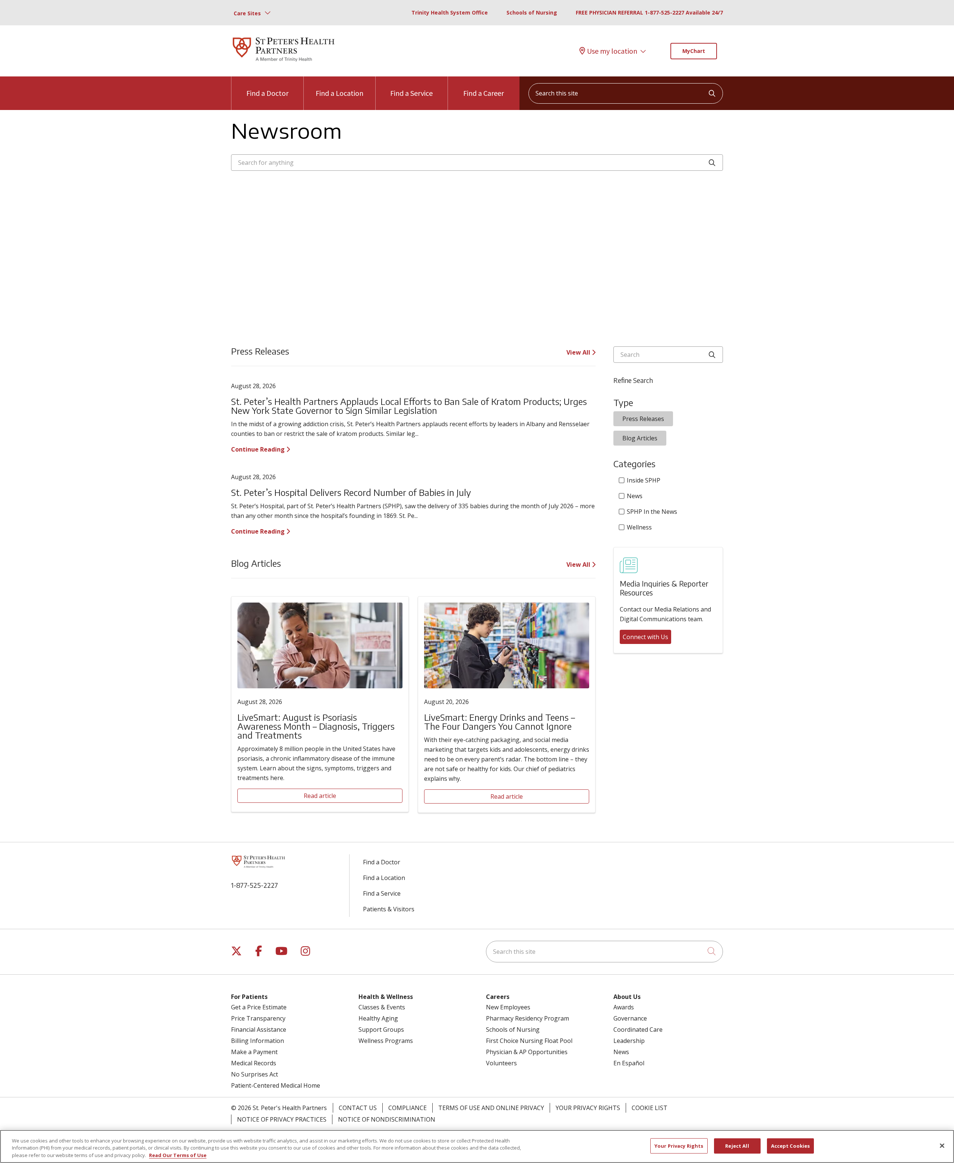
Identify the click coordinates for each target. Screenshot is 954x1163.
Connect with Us (645, 637)
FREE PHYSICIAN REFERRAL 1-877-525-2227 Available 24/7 (649, 12)
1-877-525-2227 (254, 885)
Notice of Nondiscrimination (386, 1119)
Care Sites (247, 13)
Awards (623, 1007)
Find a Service (411, 93)
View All (579, 352)
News (634, 496)
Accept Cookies (790, 1145)
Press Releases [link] (643, 419)
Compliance (407, 1108)
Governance (630, 1018)
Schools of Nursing (531, 12)
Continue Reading (258, 449)
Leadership (629, 1041)
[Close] (942, 1145)
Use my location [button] (612, 51)
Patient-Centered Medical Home (275, 1085)
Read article (320, 796)
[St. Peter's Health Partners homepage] (283, 62)
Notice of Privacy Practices (281, 1119)
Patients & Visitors (388, 909)
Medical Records (253, 1063)
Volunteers (501, 1063)
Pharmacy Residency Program (527, 1018)
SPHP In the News (652, 511)
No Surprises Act (254, 1074)
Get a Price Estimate (259, 1007)
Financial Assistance (258, 1029)
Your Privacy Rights (588, 1108)
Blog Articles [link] (639, 438)
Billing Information (257, 1041)
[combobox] (625, 93)
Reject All (737, 1145)
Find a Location (339, 93)
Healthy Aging (378, 1018)
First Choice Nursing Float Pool (529, 1041)
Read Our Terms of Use (177, 1155)
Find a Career (483, 93)
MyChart (693, 50)
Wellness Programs (385, 1041)
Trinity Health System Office (449, 12)
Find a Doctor (267, 93)
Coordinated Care (638, 1029)
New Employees (508, 1007)
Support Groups (381, 1029)
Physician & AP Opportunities (527, 1052)
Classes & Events (381, 1007)
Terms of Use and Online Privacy (491, 1108)
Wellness (639, 527)
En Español (628, 1063)
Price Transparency (258, 1018)
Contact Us (358, 1108)
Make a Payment (254, 1052)
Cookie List (649, 1108)
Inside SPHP (643, 480)
